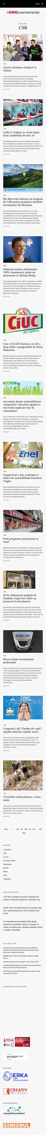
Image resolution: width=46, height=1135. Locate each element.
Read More (6, 89)
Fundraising (7, 864)
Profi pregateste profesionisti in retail (21, 540)
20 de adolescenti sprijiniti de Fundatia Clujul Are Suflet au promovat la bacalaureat (19, 598)
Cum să (5, 857)
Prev (6, 829)
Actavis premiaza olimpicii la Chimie (19, 69)
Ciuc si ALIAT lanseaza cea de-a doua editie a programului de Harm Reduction (23, 346)
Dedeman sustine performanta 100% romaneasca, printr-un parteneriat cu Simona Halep (20, 272)
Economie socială (9, 860)
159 (29, 829)
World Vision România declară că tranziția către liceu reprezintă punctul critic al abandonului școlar (22, 911)
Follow (37, 4)
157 (21, 829)
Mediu (5, 871)
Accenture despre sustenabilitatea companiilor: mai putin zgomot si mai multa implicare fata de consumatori (22, 406)
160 (33, 829)
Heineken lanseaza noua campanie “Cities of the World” (21, 962)
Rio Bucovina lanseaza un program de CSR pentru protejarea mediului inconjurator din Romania (23, 202)
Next (24, 833)
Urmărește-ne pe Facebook (15, 986)
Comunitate (7, 849)
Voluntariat (7, 879)
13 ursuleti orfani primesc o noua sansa (22, 798)
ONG (5, 875)
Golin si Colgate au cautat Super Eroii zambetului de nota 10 (21, 134)
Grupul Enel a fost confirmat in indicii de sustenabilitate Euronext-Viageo (22, 478)
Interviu (5, 868)
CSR (5, 63)
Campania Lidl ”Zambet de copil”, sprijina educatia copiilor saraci (22, 730)
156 (17, 829)
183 (40, 829)
